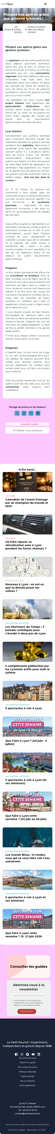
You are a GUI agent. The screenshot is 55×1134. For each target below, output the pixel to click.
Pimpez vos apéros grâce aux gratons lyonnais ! (36, 29)
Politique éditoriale (27, 1072)
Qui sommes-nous (27, 1058)
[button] (44, 4)
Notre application (27, 1085)
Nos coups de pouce (27, 1067)
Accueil (7, 29)
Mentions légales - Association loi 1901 (26, 1130)
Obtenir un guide (28, 1062)
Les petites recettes (18, 29)
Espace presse (27, 1076)
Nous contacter (27, 1081)
